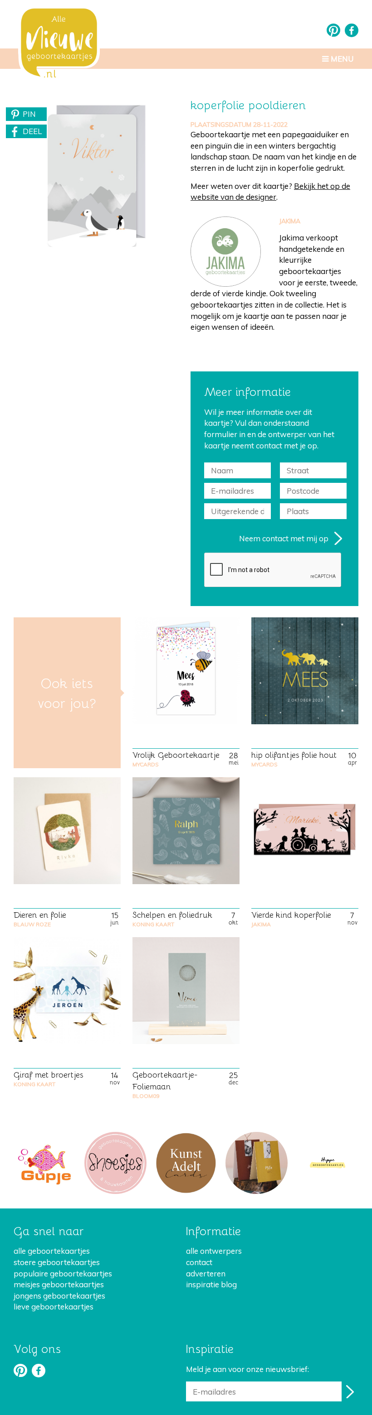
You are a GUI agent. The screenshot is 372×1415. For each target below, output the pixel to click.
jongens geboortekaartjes (59, 1295)
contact (199, 1262)
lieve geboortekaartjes (53, 1306)
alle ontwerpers (214, 1251)
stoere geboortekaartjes (57, 1262)
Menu (341, 58)
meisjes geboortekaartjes (59, 1284)
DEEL (32, 131)
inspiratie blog (211, 1284)
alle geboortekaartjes (52, 1251)
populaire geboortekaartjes (63, 1273)
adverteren (205, 1273)
